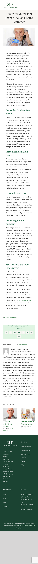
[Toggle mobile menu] (34, 4)
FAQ (4, 498)
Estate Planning (25, 451)
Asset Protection (26, 447)
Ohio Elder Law (13, 317)
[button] (4, 419)
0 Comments (8, 429)
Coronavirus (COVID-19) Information (7, 424)
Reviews (5, 502)
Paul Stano (6, 317)
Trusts (23, 461)
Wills (22, 465)
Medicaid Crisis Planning (25, 456)
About (5, 495)
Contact (5, 506)
